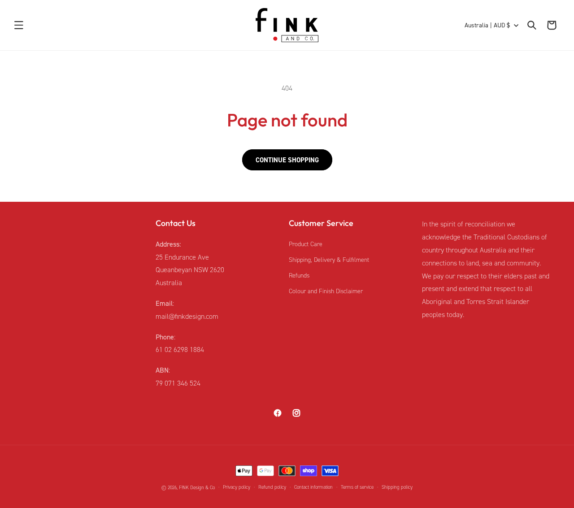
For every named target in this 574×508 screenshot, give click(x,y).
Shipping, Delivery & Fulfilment (329, 260)
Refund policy (272, 487)
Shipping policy (397, 487)
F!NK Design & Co (197, 488)
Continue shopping (287, 160)
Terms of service (357, 487)
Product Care (305, 244)
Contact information (313, 487)
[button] (19, 25)
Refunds (299, 275)
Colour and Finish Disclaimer (326, 291)
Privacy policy (236, 487)
